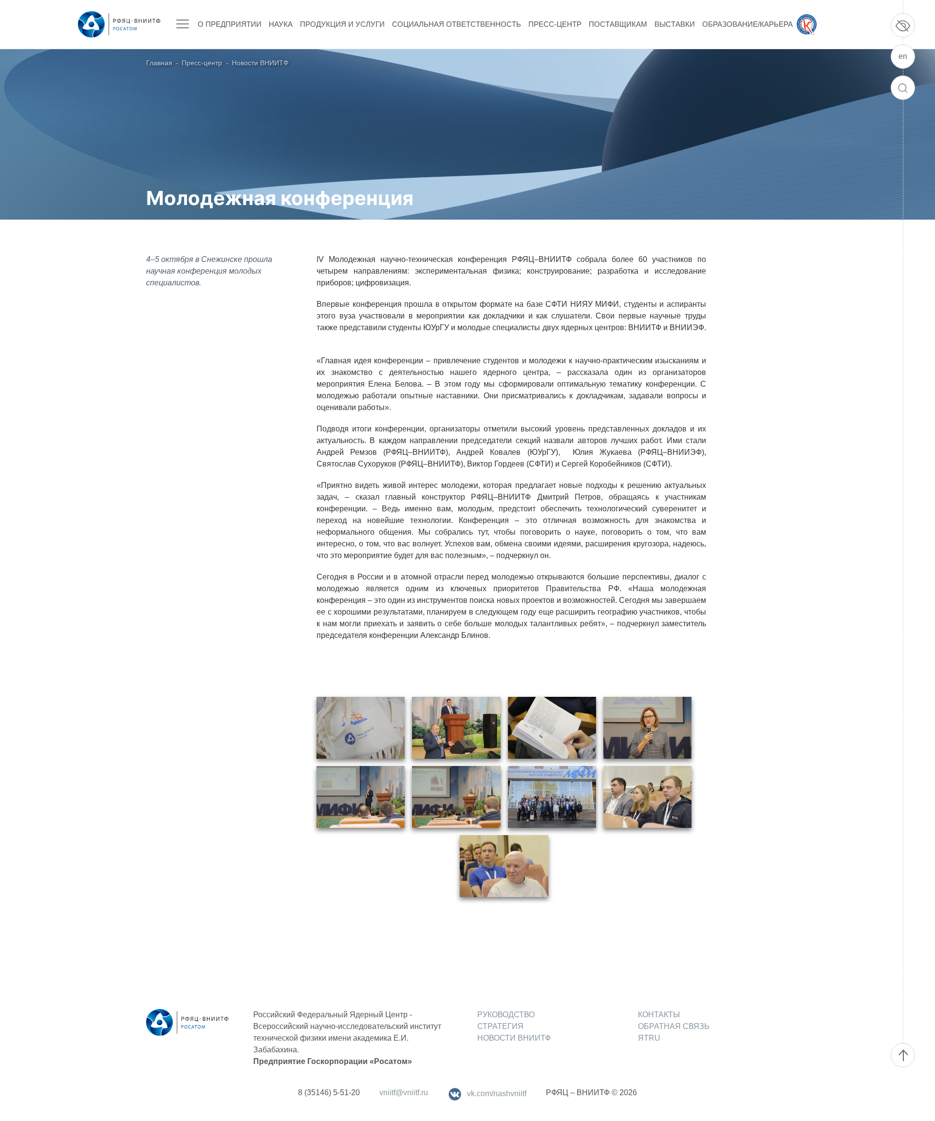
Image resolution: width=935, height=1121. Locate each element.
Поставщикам (618, 24)
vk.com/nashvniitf (496, 1093)
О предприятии (230, 24)
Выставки (674, 24)
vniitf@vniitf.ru (403, 1092)
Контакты (659, 1014)
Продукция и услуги (342, 24)
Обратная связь (674, 1026)
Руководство (506, 1014)
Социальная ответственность (456, 24)
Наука (281, 24)
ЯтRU (649, 1038)
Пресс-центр (554, 24)
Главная (159, 63)
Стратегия (500, 1026)
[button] (361, 728)
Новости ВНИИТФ (260, 63)
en (902, 56)
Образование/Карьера (747, 24)
